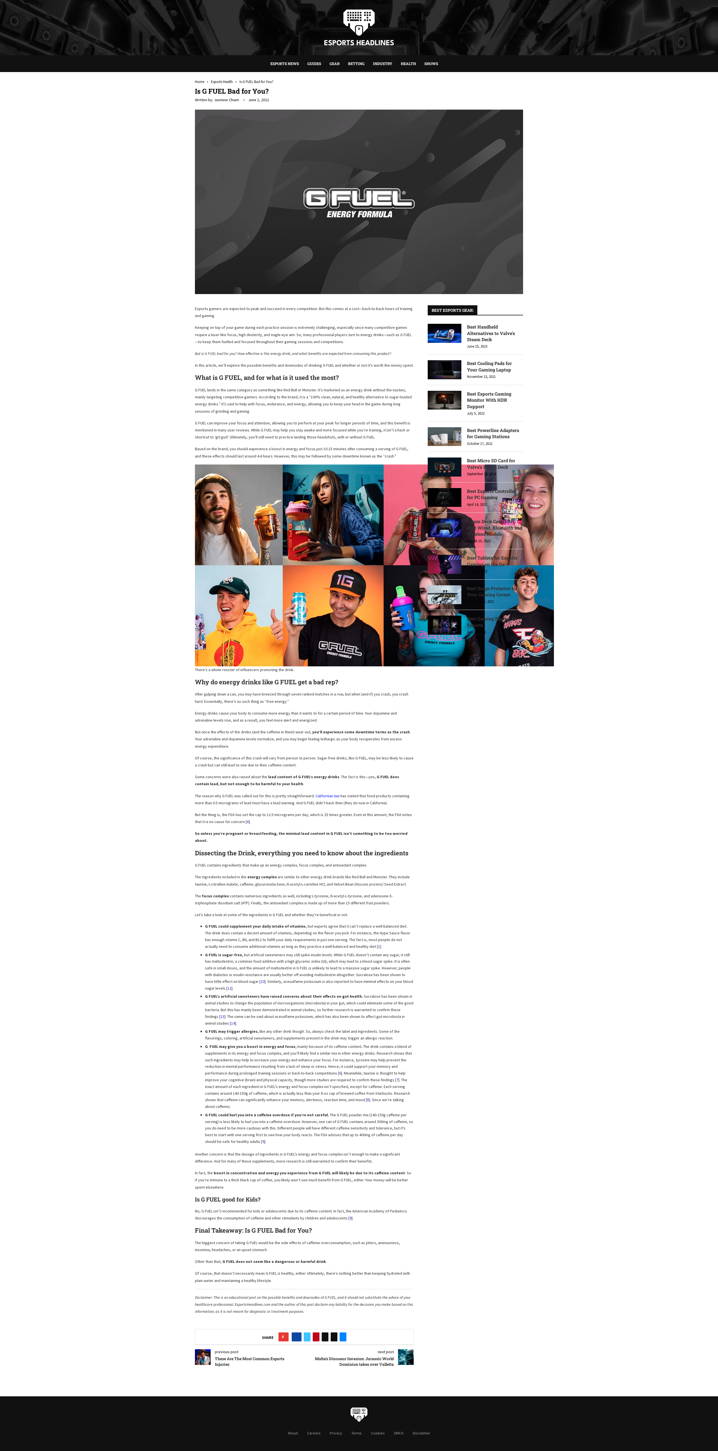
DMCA (399, 1433)
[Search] (445, 64)
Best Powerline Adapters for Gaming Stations (493, 433)
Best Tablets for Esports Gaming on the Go (492, 561)
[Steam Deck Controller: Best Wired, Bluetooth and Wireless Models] (444, 527)
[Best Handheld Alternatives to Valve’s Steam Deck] (444, 333)
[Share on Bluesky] (334, 1336)
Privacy (336, 1433)
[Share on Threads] (325, 1336)
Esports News (284, 63)
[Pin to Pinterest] (316, 1336)
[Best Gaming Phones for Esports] (444, 625)
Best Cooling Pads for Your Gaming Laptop (489, 366)
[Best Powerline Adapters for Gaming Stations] (444, 436)
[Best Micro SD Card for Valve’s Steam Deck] (444, 467)
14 (233, 1023)
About (293, 1433)
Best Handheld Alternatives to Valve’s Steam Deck (491, 333)
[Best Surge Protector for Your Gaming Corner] (444, 594)
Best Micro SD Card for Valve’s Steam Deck (491, 464)
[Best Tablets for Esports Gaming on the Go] (444, 564)
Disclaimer (421, 1433)
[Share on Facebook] (297, 1336)
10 (262, 981)
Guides (314, 63)
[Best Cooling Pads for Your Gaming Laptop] (444, 369)
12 (229, 988)
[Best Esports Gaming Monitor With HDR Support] (444, 400)
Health (408, 63)
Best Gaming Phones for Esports (492, 622)
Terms (356, 1433)
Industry (382, 63)
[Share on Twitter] (307, 1336)
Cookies (378, 1433)
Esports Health (222, 81)
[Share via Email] (343, 1336)
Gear (335, 63)
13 (222, 1016)
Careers (314, 1433)
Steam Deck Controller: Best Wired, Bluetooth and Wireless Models (494, 527)
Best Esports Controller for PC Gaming (491, 494)
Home (199, 81)
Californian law (328, 795)
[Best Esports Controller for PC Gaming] (444, 497)
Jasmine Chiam (226, 99)
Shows (431, 63)
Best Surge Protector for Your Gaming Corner (492, 591)
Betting (356, 63)
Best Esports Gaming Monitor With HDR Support (489, 400)
